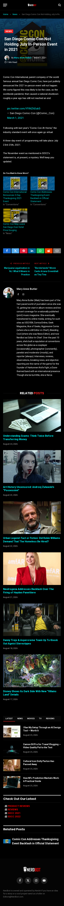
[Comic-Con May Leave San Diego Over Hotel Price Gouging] (15, 215)
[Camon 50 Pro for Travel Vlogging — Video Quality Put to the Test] (11, 748)
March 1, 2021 (15, 117)
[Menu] (5, 5)
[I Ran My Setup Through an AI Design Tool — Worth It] (11, 731)
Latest (9, 718)
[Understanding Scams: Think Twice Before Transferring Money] (32, 415)
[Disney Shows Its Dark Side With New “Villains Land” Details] (32, 670)
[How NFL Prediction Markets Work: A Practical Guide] (11, 782)
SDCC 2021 (14, 813)
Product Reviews (19, 806)
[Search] (59, 5)
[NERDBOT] (32, 5)
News (9, 31)
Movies (31, 718)
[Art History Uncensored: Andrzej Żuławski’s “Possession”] (32, 466)
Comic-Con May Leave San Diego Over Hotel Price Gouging (14, 227)
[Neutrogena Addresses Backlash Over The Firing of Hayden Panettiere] (32, 568)
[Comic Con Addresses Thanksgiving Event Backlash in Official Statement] (42, 183)
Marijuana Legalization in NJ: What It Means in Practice (17, 271)
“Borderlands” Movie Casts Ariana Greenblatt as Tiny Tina (46, 271)
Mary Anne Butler (23, 57)
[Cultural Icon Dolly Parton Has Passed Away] (11, 765)
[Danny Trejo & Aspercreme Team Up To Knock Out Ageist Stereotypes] (32, 619)
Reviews (50, 718)
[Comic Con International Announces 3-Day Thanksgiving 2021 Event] (15, 183)
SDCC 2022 (14, 816)
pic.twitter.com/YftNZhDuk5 (23, 108)
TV (40, 718)
